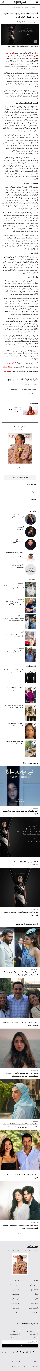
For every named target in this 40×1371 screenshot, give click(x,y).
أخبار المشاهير (32, 393)
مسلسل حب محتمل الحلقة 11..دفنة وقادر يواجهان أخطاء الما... (14, 619)
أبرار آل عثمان (20, 529)
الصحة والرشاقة (14, 1331)
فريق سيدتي (15, 1299)
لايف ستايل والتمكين (31, 1331)
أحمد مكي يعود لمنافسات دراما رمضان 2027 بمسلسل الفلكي (15, 603)
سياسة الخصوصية (25, 1362)
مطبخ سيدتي (34, 1285)
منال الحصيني (20, 567)
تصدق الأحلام (33, 492)
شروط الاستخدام (34, 1362)
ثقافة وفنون (21, 583)
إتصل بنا (12, 1362)
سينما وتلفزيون (26, 384)
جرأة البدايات (33, 499)
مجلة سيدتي (15, 1280)
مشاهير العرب (20, 599)
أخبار (22, 632)
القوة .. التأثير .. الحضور (31, 484)
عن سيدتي (16, 1289)
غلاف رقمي (16, 1308)
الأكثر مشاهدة (31, 666)
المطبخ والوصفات (14, 1334)
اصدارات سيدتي (33, 1308)
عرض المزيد (20, 1233)
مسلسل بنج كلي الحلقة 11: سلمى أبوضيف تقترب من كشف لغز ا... (15, 652)
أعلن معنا (18, 1362)
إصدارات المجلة (20, 426)
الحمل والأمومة (14, 1338)
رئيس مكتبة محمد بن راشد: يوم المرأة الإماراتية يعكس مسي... (14, 587)
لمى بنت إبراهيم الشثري (18, 517)
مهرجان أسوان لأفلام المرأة (28, 389)
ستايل (36, 1294)
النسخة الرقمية (20, 468)
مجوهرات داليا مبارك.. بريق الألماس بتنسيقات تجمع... (15, 724)
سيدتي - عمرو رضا (33, 22)
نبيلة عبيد (8, 63)
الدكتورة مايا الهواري (18, 542)
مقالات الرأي (32, 511)
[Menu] (37, 2)
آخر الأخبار (16, 1313)
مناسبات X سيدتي (14, 1285)
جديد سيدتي (32, 579)
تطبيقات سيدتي (14, 1303)
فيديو (36, 1280)
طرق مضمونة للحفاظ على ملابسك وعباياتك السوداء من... (13, 670)
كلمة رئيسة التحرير (22, 477)
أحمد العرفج (20, 557)
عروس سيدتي (34, 1303)
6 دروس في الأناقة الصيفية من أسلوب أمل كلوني (15, 688)
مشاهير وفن (33, 1334)
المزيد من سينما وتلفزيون (27, 924)
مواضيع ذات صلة (30, 763)
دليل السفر (35, 1313)
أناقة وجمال (33, 1338)
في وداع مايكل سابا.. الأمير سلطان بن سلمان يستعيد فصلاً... (14, 636)
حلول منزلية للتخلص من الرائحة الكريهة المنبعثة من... (14, 742)
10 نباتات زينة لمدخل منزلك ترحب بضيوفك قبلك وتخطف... (13, 706)
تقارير (36, 1299)
